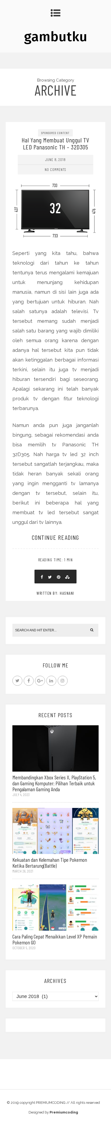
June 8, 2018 (55, 159)
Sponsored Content (55, 133)
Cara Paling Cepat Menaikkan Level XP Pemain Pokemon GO (54, 939)
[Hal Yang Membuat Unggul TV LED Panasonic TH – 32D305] (55, 186)
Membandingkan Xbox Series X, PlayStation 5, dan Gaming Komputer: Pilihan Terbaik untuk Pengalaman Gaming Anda (54, 783)
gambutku (55, 37)
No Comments (55, 169)
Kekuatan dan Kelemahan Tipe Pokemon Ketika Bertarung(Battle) (49, 862)
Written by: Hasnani (55, 593)
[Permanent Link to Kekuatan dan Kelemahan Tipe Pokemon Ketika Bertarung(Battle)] (55, 830)
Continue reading (55, 537)
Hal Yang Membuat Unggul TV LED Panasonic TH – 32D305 (55, 143)
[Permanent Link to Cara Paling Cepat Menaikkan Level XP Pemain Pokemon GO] (55, 907)
